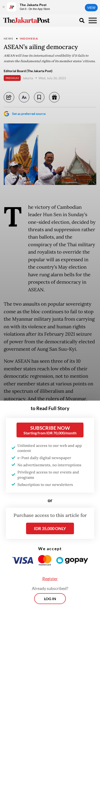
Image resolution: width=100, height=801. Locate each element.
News (8, 38)
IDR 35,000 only (50, 528)
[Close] (3, 7)
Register (50, 578)
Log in (50, 598)
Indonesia (29, 38)
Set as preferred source (29, 114)
